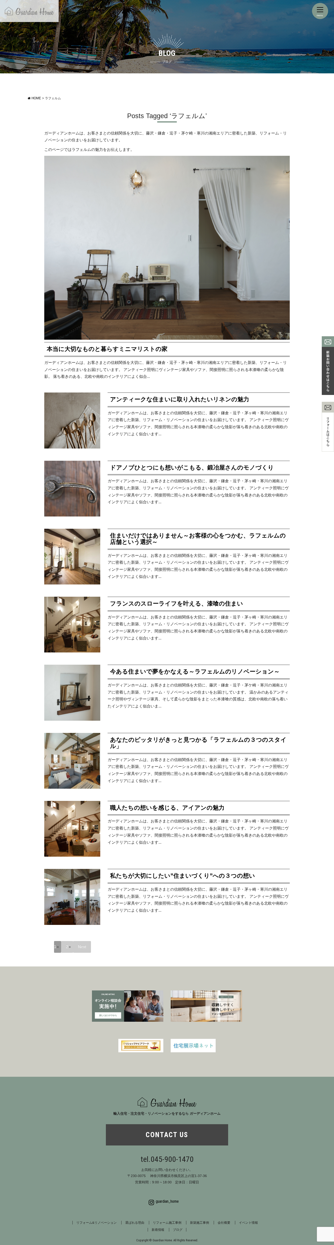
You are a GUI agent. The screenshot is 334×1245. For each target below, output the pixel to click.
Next (82, 947)
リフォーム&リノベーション (96, 1222)
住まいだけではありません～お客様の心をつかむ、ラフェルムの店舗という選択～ (198, 538)
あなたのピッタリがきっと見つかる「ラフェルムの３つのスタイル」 (198, 742)
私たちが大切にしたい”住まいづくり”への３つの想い (182, 875)
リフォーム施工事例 (167, 1222)
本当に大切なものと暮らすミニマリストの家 (107, 349)
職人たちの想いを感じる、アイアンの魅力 (167, 807)
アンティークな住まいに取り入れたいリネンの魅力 (179, 399)
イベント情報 (248, 1222)
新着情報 (158, 1230)
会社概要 (224, 1222)
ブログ (177, 1230)
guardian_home (167, 1201)
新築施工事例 (199, 1222)
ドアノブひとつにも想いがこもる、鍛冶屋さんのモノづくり (192, 467)
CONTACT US (167, 1135)
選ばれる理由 (134, 1222)
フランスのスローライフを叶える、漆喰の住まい (176, 603)
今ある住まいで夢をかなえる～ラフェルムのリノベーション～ (195, 671)
